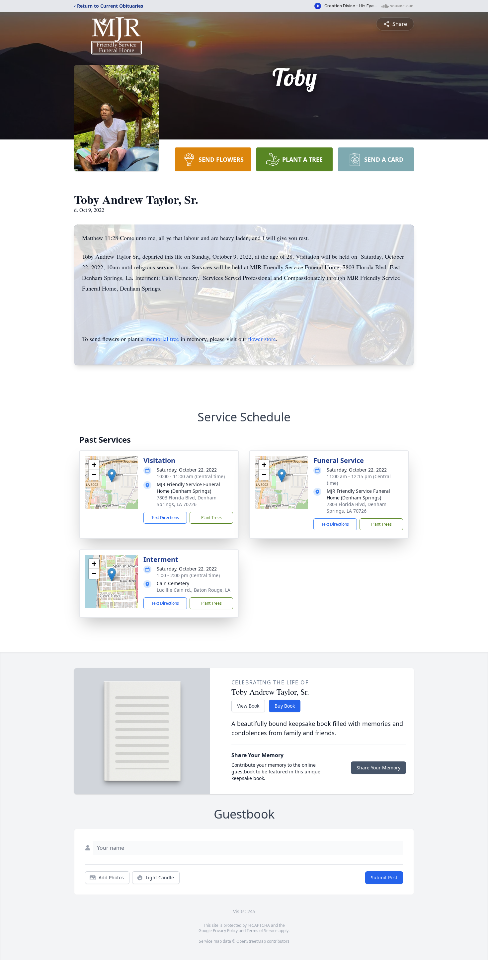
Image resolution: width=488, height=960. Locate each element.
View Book (248, 706)
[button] (112, 475)
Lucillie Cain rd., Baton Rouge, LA (193, 590)
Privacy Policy (225, 930)
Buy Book (285, 706)
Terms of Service (262, 930)
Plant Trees (211, 517)
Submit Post (384, 877)
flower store (262, 339)
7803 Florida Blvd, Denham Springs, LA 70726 (186, 500)
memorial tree (162, 339)
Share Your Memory (378, 767)
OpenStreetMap (251, 941)
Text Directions (165, 517)
